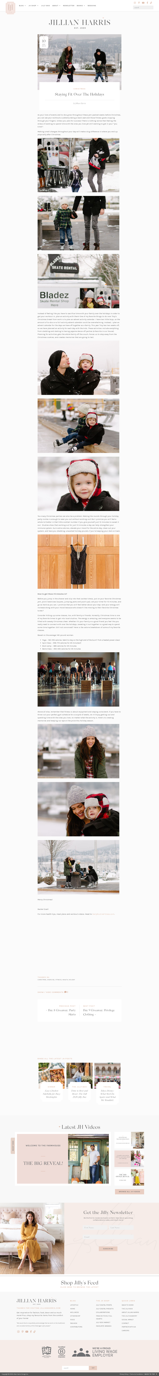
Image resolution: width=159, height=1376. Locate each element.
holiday (72, 980)
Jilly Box (46, 7)
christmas (42, 980)
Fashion (73, 1323)
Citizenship (75, 1316)
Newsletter (68, 6)
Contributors (76, 1327)
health (65, 980)
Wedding (92, 6)
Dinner (51, 1087)
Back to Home (128, 1305)
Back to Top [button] (150, 1374)
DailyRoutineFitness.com (103, 914)
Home (72, 1309)
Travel (107, 1087)
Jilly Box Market (103, 1322)
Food (72, 1320)
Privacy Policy (124, 1374)
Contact (125, 1323)
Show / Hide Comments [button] (59, 992)
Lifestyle (74, 1305)
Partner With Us (129, 1327)
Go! (93, 1368)
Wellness (74, 1312)
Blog (21, 6)
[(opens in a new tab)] (63, 1159)
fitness (59, 980)
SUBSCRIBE (108, 1249)
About (55, 6)
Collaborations (103, 1312)
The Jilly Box (79, 1087)
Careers (125, 1331)
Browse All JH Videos (129, 1191)
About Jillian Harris (130, 1312)
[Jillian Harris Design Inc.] (79, 23)
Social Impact (128, 1320)
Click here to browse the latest (79, 1287)
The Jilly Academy (129, 1316)
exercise (51, 980)
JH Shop (32, 6)
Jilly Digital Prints (104, 1305)
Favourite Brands (103, 1326)
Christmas (79, 89)
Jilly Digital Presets (104, 1309)
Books (80, 6)
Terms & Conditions (136, 1374)
